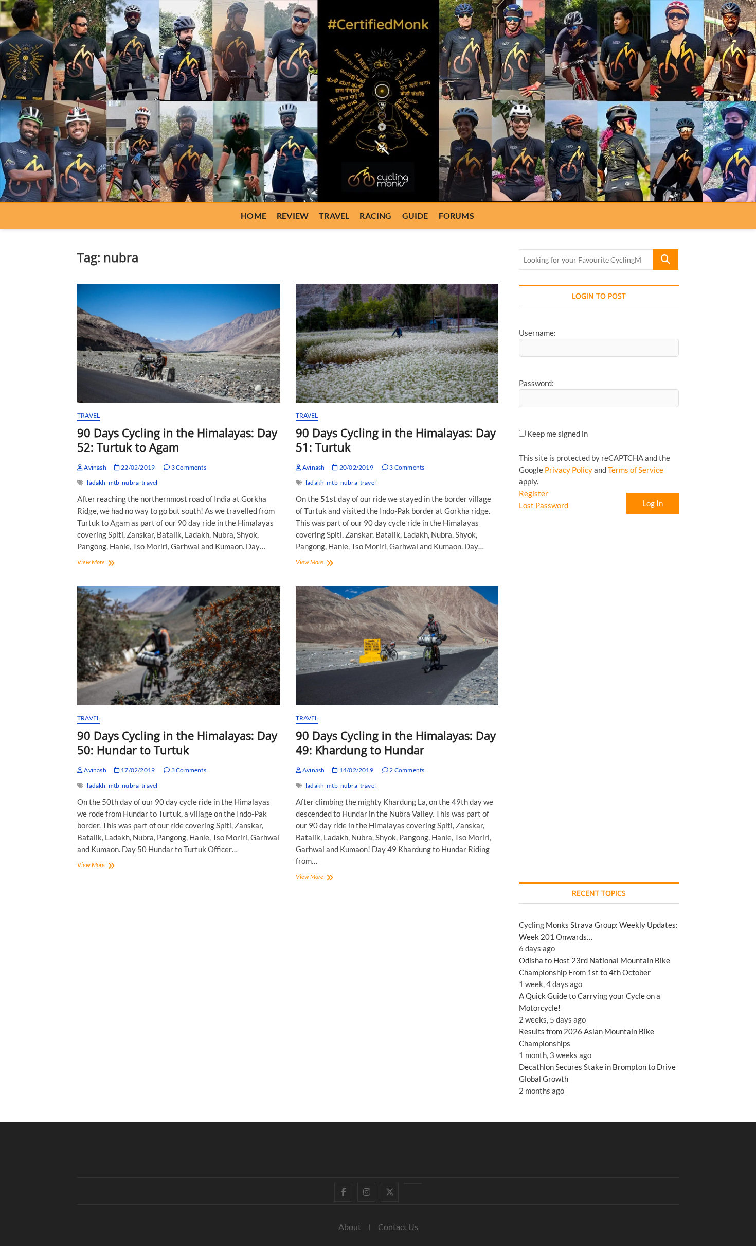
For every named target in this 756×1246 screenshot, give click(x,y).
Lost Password (543, 505)
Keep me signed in (557, 433)
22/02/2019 (137, 467)
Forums (456, 215)
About (349, 1227)
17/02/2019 (137, 770)
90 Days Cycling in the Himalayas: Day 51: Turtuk (396, 440)
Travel (334, 215)
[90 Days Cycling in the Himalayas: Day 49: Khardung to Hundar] (397, 645)
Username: (537, 332)
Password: (536, 383)
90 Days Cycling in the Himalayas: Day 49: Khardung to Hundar (396, 742)
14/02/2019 (355, 770)
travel (149, 483)
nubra (130, 483)
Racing (375, 215)
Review (293, 215)
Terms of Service (635, 469)
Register (533, 493)
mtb (114, 483)
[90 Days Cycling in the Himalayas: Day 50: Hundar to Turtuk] (178, 645)
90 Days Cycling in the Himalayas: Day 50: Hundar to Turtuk (177, 742)
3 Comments (188, 467)
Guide (415, 215)
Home (253, 215)
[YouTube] (413, 1183)
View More (105, 563)
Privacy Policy (568, 469)
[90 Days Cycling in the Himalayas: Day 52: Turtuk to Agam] (178, 343)
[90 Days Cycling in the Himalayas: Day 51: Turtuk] (397, 343)
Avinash (94, 467)
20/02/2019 (355, 467)
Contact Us (398, 1227)
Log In (652, 503)
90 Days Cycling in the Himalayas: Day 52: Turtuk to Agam (177, 440)
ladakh (96, 483)
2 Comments (406, 770)
